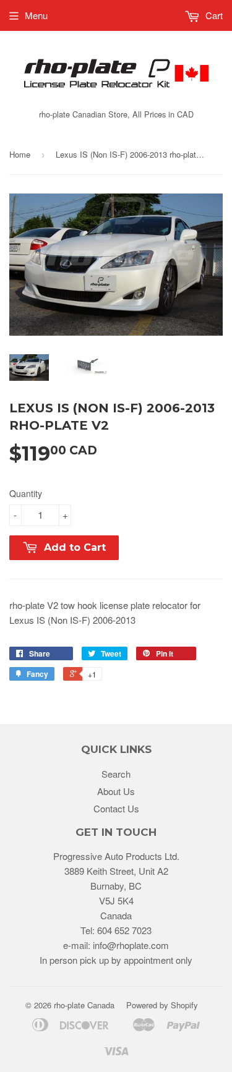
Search (116, 773)
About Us (116, 791)
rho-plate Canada (84, 1005)
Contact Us (116, 808)
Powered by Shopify (162, 1005)
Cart (213, 15)
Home (19, 154)
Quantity (25, 493)
